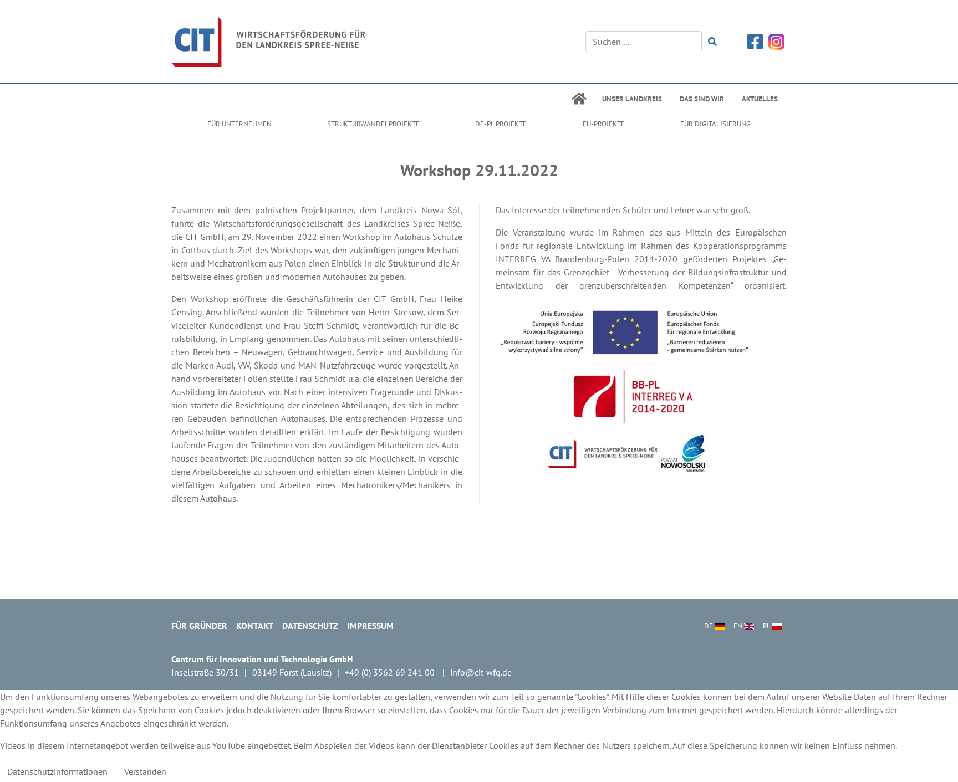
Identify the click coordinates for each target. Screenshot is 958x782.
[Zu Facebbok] (755, 40)
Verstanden (145, 771)
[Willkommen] (268, 40)
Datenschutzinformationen (57, 771)
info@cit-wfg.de (481, 672)
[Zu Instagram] (776, 40)
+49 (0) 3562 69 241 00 (391, 672)
